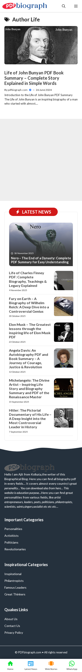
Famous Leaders (15, 587)
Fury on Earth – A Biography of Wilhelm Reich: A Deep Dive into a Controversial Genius (29, 305)
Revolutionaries (15, 549)
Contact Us (12, 626)
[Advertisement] (41, 160)
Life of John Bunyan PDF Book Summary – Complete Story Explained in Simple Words (34, 78)
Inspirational (12, 574)
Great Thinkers (14, 594)
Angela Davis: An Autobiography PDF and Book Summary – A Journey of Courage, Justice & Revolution (28, 358)
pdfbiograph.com (18, 89)
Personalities (13, 529)
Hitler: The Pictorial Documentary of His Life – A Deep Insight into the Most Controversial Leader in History (30, 418)
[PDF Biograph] (24, 6)
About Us (10, 619)
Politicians (11, 542)
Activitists (11, 535)
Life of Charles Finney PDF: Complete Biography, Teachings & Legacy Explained (28, 279)
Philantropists (14, 581)
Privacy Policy (13, 632)
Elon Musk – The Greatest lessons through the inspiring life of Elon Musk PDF (30, 330)
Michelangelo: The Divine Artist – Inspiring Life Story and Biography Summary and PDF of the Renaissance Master (29, 388)
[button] (64, 6)
